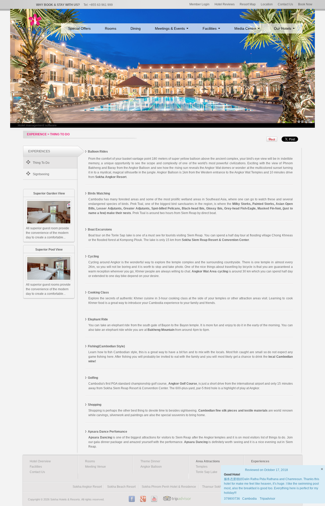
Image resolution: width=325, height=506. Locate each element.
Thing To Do (41, 163)
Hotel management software (37, 125)
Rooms (110, 28)
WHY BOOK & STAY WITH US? (58, 5)
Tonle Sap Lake (206, 472)
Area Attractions (208, 461)
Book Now (305, 4)
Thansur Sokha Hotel (216, 486)
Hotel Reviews (225, 4)
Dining (136, 28)
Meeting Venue (95, 466)
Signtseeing (41, 174)
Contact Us (285, 4)
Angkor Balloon (151, 466)
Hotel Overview (40, 461)
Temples (201, 466)
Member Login (199, 4)
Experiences (260, 461)
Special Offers (79, 28)
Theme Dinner (150, 461)
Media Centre (245, 28)
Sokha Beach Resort (121, 486)
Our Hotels (283, 28)
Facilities (210, 28)
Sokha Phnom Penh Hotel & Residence (169, 486)
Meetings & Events (170, 28)
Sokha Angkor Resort (87, 486)
